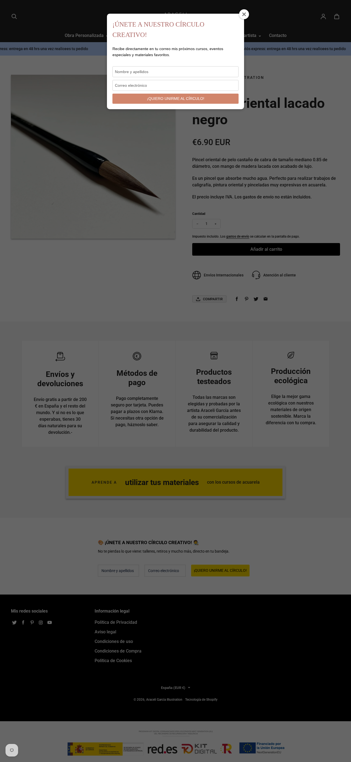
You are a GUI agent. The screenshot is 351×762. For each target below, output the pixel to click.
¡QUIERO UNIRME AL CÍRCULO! (175, 98)
